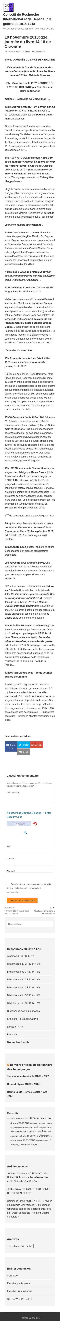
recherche (29, 1140)
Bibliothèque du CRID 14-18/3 (23, 979)
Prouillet (19, 1140)
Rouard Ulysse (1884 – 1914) (23, 1084)
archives (19, 1118)
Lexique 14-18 (15, 1026)
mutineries (23, 1136)
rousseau (39, 1140)
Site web (11, 871)
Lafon (39, 1131)
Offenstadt (44, 1135)
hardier (36, 1127)
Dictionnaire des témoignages (23, 1011)
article (25, 1118)
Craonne (14, 1127)
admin (27, 51)
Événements (39, 51)
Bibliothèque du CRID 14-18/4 (23, 987)
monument (14, 1136)
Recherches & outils (18, 1042)
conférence (35, 1123)
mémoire (32, 1135)
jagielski (43, 1127)
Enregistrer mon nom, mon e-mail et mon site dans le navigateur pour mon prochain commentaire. (29, 888)
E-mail (10, 858)
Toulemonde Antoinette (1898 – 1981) (28, 1076)
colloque (24, 1123)
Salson (45, 1140)
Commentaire (13, 792)
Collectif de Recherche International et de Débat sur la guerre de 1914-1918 (27, 19)
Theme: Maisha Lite (30, 1317)
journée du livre (29, 1131)
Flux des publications (18, 1283)
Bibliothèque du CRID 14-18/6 (23, 1003)
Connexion (13, 1275)
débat (20, 1127)
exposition (27, 1127)
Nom (9, 846)
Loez (49, 1131)
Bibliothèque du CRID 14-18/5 (23, 995)
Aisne (12, 1118)
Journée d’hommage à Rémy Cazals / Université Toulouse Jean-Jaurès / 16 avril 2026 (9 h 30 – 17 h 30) (27, 1177)
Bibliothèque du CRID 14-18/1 (23, 963)
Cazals (33, 1118)
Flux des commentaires (19, 1291)
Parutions (12, 1034)
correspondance (46, 1123)
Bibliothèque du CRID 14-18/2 (23, 971)
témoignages (25, 1144)
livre (44, 1131)
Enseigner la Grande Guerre (22, 1018)
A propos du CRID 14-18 (20, 956)
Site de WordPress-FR (19, 1299)
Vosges (34, 1144)
